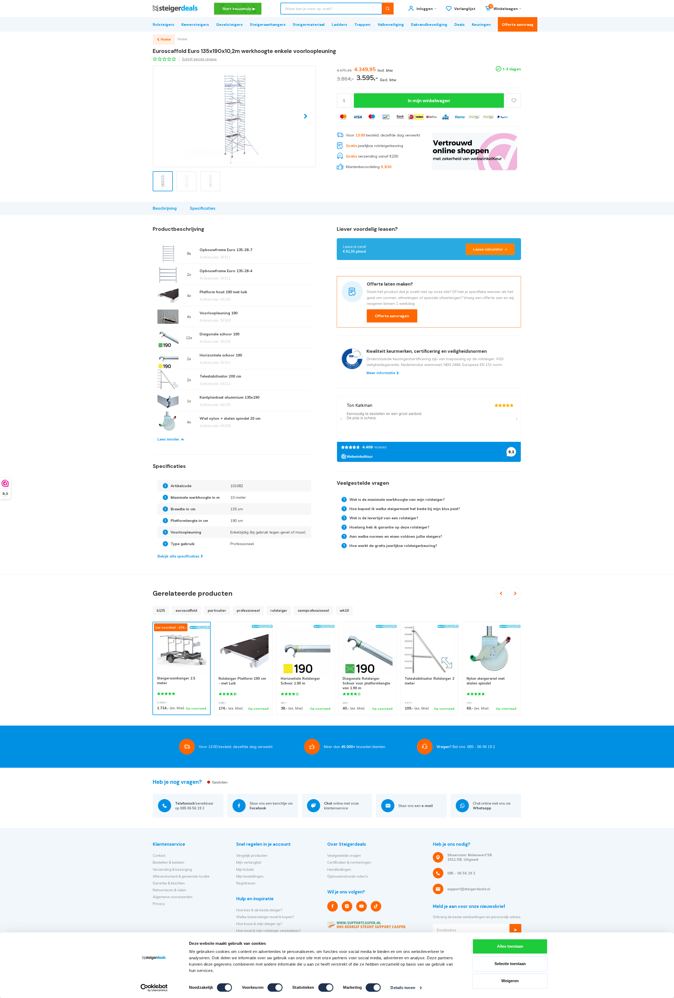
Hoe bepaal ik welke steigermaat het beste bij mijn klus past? (404, 508)
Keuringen (481, 24)
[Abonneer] (515, 930)
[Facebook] (332, 906)
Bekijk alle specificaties (178, 556)
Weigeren (510, 981)
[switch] (275, 987)
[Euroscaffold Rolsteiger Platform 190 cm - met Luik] (243, 651)
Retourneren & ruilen (169, 890)
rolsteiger (278, 610)
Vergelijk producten (251, 855)
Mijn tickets (245, 869)
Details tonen (402, 987)
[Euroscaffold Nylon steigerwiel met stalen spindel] (491, 651)
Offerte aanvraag (517, 24)
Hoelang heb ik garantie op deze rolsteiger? (389, 527)
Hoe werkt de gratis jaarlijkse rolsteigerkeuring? (393, 545)
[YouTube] (361, 906)
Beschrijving (165, 208)
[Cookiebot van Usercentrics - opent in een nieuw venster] (154, 988)
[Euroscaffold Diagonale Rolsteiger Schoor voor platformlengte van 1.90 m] (367, 651)
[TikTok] (376, 906)
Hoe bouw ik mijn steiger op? (259, 924)
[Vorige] (501, 593)
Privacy (159, 904)
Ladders (339, 24)
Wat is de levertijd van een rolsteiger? (383, 518)
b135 (161, 610)
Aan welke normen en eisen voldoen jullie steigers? (395, 536)
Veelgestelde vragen (344, 855)
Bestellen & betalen (168, 862)
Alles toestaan (510, 946)
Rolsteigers (163, 24)
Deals (459, 24)
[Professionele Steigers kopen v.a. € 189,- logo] (175, 8)
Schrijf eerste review (199, 59)
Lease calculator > (490, 249)
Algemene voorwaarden (172, 897)
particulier (217, 610)
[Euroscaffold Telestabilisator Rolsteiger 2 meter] (429, 651)
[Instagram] (347, 906)
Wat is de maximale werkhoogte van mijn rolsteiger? (397, 499)
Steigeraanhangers (268, 24)
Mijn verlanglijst (248, 862)
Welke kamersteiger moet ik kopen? (265, 917)
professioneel (248, 610)
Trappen (362, 24)
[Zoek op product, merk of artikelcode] (388, 8)
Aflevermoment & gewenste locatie (181, 876)
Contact (159, 855)
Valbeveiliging (391, 24)
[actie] (474, 151)
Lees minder (168, 439)
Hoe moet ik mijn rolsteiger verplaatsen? (268, 930)
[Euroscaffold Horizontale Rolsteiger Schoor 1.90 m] (305, 651)
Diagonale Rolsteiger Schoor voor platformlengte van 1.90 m (366, 683)
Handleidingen (339, 869)
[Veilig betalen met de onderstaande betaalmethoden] (343, 117)
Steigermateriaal (309, 24)
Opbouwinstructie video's (347, 876)
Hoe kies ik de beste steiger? (259, 910)
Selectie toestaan (510, 963)
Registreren (245, 883)
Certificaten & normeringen (349, 862)
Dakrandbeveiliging (429, 24)
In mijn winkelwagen (429, 101)
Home (182, 39)
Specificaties (202, 208)
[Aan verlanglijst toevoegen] (514, 100)
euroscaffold (186, 610)
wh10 (344, 610)
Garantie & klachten (169, 883)
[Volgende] (515, 593)
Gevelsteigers (229, 24)
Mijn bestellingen (250, 876)
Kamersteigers (195, 24)
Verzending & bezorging (172, 869)
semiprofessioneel (313, 610)
